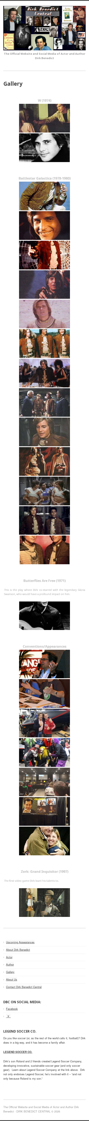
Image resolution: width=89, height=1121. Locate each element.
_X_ (8, 1016)
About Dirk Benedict (18, 950)
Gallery (10, 972)
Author (10, 964)
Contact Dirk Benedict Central (24, 987)
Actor (9, 957)
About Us (11, 979)
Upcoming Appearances (20, 942)
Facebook (12, 1009)
